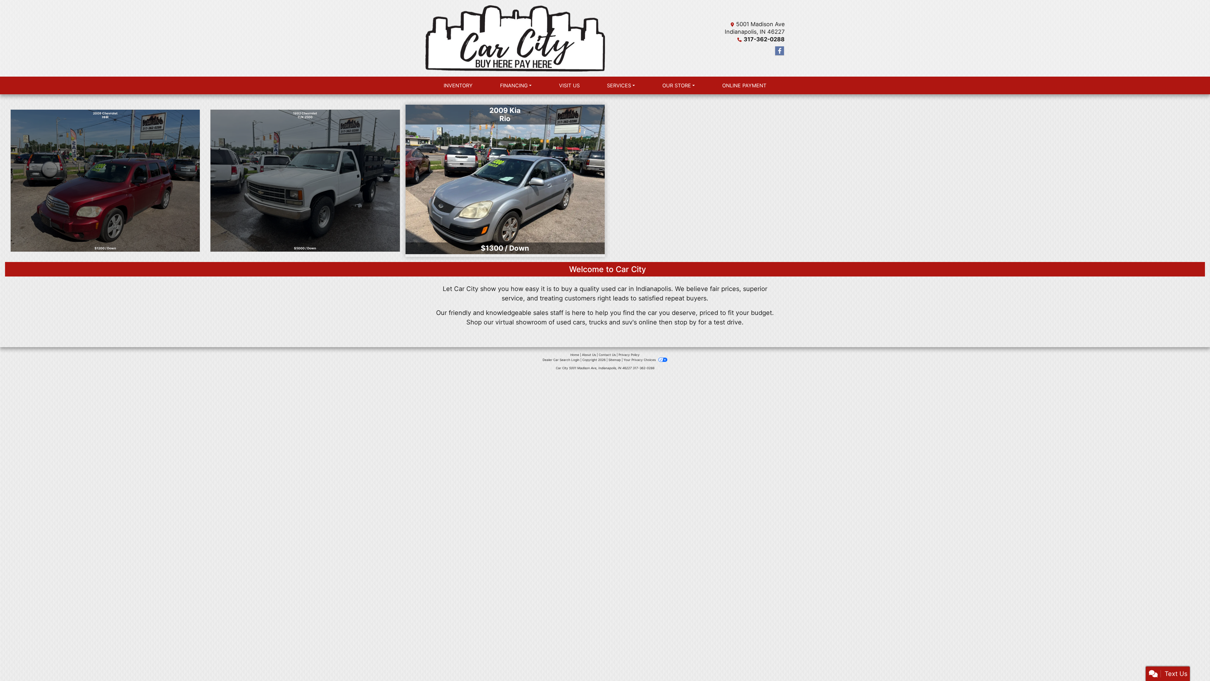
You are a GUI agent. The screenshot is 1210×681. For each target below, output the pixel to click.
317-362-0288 (764, 39)
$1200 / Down (105, 248)
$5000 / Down (305, 246)
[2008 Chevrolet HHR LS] (105, 181)
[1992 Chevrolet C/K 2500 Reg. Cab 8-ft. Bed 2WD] (305, 180)
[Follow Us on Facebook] (779, 50)
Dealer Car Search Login (561, 360)
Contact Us (607, 355)
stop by (685, 322)
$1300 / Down (505, 248)
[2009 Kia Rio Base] (505, 181)
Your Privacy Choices (640, 360)
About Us (589, 355)
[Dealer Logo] (515, 38)
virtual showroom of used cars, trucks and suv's (566, 322)
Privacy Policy (629, 355)
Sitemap (614, 360)
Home (574, 355)
